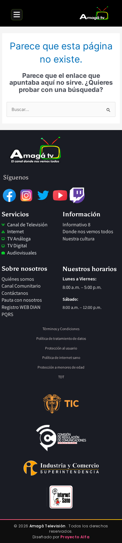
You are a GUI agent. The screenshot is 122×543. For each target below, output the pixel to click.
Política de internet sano (61, 357)
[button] (17, 15)
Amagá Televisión (48, 526)
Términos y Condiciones (61, 328)
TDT (61, 377)
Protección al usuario (61, 348)
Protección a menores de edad (61, 367)
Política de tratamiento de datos (61, 338)
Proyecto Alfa (74, 537)
